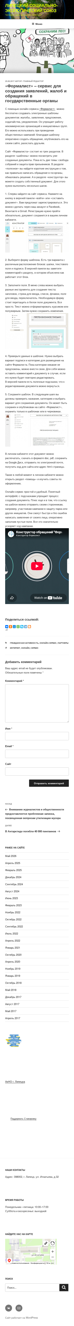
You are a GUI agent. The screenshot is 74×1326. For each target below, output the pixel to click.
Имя (8, 728)
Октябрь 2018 (13, 983)
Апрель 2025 (12, 863)
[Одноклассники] (10, 626)
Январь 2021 (12, 947)
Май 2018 (10, 990)
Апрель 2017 (12, 1018)
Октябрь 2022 (13, 919)
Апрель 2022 (12, 940)
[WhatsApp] (18, 626)
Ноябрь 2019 (12, 968)
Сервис (35, 648)
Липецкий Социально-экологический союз (31, 7)
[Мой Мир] (14, 626)
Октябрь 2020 (13, 954)
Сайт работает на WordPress (21, 1317)
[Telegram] (25, 626)
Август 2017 (12, 1004)
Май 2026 (10, 856)
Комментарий (14, 681)
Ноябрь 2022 (12, 912)
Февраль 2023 (13, 905)
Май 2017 (10, 1011)
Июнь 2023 (11, 898)
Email (9, 746)
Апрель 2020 (12, 961)
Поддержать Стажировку (23, 1118)
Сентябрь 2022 (14, 926)
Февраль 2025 (13, 870)
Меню (38, 24)
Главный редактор (33, 81)
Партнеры (63, 643)
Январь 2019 (12, 975)
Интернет (15, 648)
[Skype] (21, 626)
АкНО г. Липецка (15, 1081)
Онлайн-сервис (48, 643)
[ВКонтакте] (6, 626)
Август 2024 (12, 891)
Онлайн (25, 648)
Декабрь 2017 (13, 997)
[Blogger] (29, 626)
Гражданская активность (24, 643)
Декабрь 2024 (13, 877)
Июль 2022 (11, 933)
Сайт (8, 764)
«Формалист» (47, 108)
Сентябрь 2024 (14, 884)
